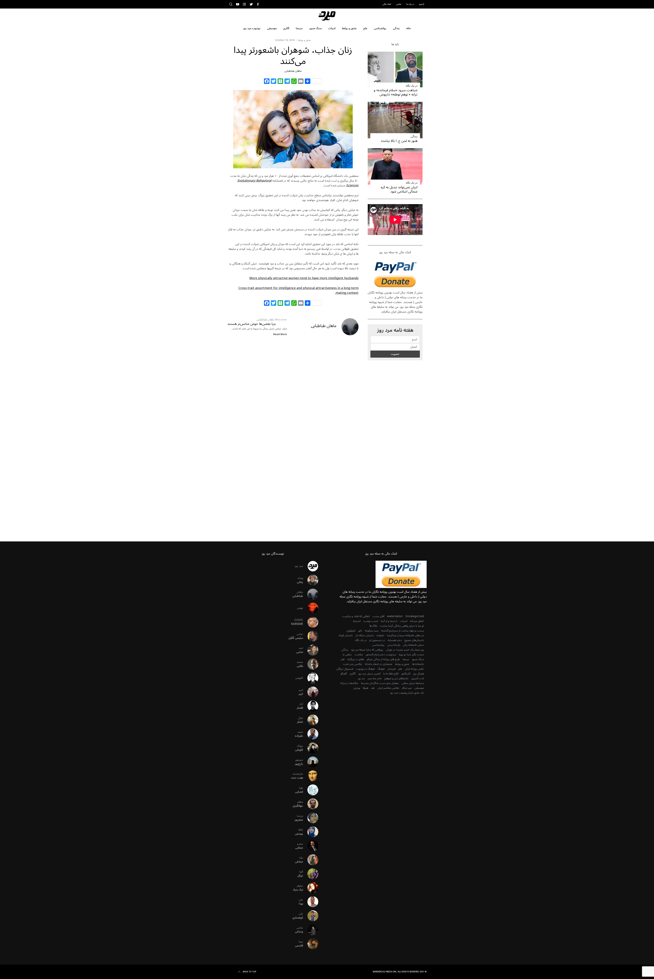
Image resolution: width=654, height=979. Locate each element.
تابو (360, 631)
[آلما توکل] (310, 873)
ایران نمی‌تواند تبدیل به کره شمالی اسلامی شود (399, 189)
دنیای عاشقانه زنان (413, 645)
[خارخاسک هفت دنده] (310, 775)
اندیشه (357, 621)
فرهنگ (381, 669)
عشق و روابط (304, 40)
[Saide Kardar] (310, 622)
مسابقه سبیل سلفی (412, 683)
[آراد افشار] (310, 706)
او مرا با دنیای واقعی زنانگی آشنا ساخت (402, 626)
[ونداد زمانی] (310, 580)
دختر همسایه (395, 640)
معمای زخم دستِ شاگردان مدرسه (380, 683)
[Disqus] (293, 394)
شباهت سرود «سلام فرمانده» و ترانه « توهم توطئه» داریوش (395, 92)
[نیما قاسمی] (310, 943)
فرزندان (391, 669)
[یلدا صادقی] (310, 859)
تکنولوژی (351, 631)
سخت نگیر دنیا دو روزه (411, 654)
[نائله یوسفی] (310, 831)
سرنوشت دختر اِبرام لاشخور (381, 654)
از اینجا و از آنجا (389, 621)
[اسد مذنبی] (310, 650)
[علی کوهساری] (310, 915)
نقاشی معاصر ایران (388, 688)
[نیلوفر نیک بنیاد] (310, 887)
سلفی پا (347, 654)
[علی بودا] (310, 901)
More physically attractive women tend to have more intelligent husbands (304, 278)
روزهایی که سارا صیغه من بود (367, 650)
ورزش (356, 688)
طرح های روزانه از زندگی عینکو (383, 659)
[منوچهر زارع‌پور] (310, 761)
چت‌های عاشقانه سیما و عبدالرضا (405, 635)
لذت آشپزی (417, 678)
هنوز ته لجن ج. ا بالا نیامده (399, 140)
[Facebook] (266, 81)
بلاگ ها (373, 626)
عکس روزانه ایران (414, 669)
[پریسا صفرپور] (310, 817)
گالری (352, 673)
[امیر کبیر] (310, 692)
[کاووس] (310, 678)
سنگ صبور (418, 659)
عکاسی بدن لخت (352, 664)
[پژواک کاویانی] (310, 747)
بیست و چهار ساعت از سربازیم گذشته (402, 631)
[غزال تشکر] (310, 720)
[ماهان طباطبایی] (310, 594)
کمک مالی (387, 4)
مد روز (361, 678)
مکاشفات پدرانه (349, 683)
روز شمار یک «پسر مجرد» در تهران (405, 650)
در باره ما (410, 4)
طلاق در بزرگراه (355, 659)
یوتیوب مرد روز (398, 693)
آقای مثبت (378, 616)
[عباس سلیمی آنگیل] (310, 636)
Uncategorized (414, 616)
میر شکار (407, 688)
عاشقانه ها (418, 664)
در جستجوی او (377, 640)
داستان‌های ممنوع (414, 640)
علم (400, 669)
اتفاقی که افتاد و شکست (356, 616)
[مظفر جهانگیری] (310, 803)
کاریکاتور (405, 673)
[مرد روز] (310, 566)
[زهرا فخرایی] (310, 789)
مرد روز (299, 566)
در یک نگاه (411, 85)
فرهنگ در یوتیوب (365, 669)
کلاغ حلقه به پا (391, 673)
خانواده (380, 635)
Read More (280, 334)
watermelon (395, 616)
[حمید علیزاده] (310, 733)
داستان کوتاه (346, 635)
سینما (406, 659)
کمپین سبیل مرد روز (369, 673)
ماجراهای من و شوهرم (396, 678)
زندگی (414, 136)
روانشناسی (378, 645)
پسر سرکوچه (371, 631)
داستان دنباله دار (364, 635)
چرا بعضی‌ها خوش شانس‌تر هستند (251, 323)
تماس (398, 4)
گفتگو (344, 673)
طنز (343, 659)
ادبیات (403, 621)
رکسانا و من (393, 645)
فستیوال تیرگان (344, 669)
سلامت (358, 654)
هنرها (365, 688)
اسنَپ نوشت (370, 621)
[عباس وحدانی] (310, 929)
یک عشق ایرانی (415, 693)
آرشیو (421, 4)
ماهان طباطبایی (293, 71)
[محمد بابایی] (310, 664)
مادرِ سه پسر (375, 678)
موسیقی (419, 688)
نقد (373, 688)
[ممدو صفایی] (310, 845)
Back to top (249, 972)
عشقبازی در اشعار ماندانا (378, 664)
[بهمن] (310, 608)
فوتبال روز (418, 673)
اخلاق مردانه (417, 621)
